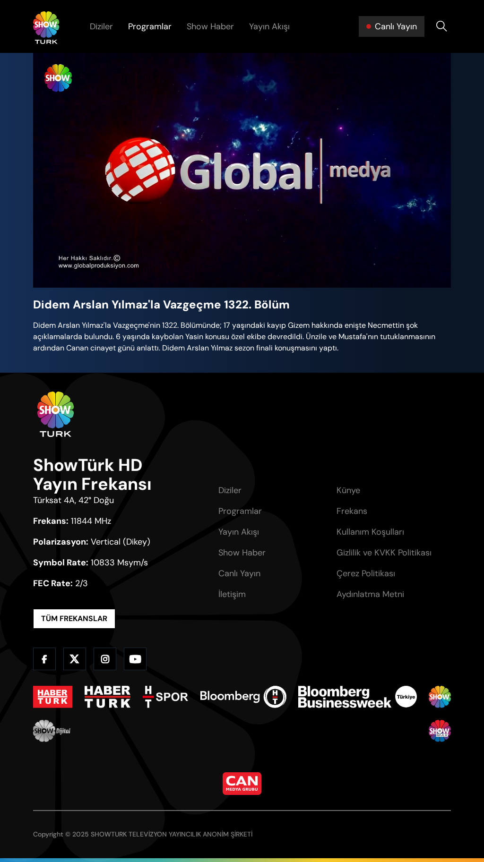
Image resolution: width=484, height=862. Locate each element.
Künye (348, 490)
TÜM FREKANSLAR (74, 618)
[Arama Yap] (441, 26)
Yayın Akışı (269, 26)
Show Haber (210, 26)
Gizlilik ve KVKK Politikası (384, 552)
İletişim (232, 594)
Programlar (150, 26)
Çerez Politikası (366, 573)
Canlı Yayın (239, 573)
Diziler (101, 26)
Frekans (352, 511)
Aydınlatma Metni (370, 594)
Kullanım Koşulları (370, 532)
